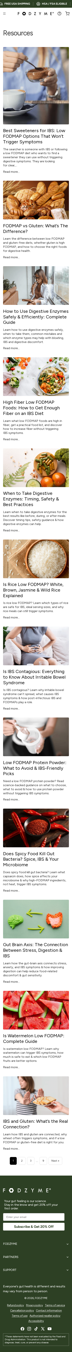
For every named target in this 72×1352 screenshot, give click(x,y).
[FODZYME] (36, 13)
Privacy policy (34, 1305)
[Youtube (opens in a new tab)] (49, 1328)
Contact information (49, 1310)
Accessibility (36, 1321)
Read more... (11, 172)
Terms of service (55, 1305)
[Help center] (59, 13)
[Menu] (4, 13)
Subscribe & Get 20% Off (34, 1227)
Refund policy (15, 1305)
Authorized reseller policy (45, 1315)
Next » (55, 1160)
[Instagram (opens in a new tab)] (29, 1328)
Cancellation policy (22, 1310)
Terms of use (19, 1315)
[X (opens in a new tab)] (43, 1328)
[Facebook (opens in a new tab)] (22, 1328)
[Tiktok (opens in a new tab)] (36, 1328)
